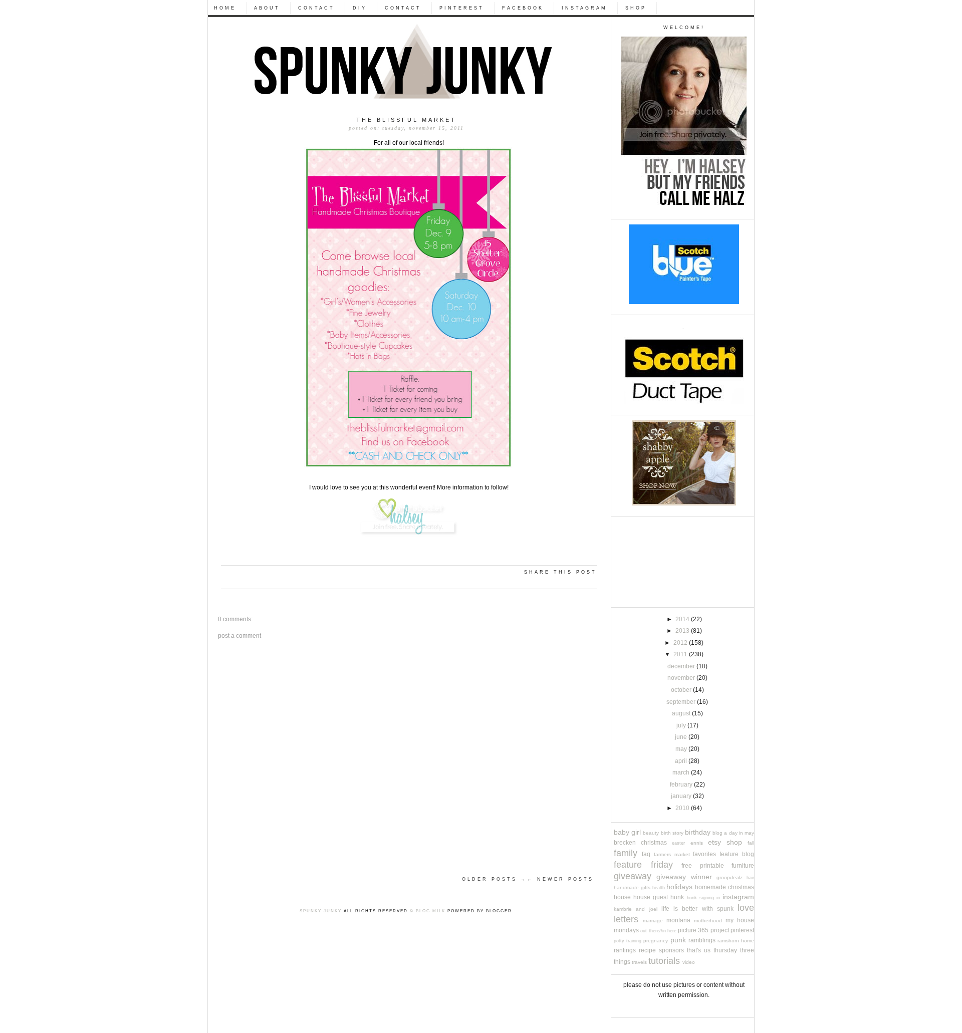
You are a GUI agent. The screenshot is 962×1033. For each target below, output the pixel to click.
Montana (678, 920)
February (682, 785)
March (681, 772)
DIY (360, 8)
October (682, 690)
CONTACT (316, 8)
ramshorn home (735, 940)
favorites (704, 854)
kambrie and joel (635, 909)
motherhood (708, 920)
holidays (679, 887)
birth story (672, 833)
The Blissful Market (406, 120)
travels (639, 962)
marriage (653, 920)
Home (225, 8)
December (681, 666)
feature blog (736, 854)
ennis (696, 843)
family (625, 853)
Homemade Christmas (724, 887)
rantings (625, 950)
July (681, 725)
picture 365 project (703, 930)
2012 (681, 643)
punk (678, 940)
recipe (647, 950)
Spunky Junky (321, 911)
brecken (625, 843)
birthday (697, 832)
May (681, 749)
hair (750, 877)
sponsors (671, 950)
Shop (635, 8)
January (682, 796)
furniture (743, 866)
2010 (683, 808)
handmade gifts (632, 887)
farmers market (672, 854)
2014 (683, 619)
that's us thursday (712, 950)
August (682, 713)
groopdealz (729, 877)
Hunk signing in (703, 897)
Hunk (677, 897)
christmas (654, 843)
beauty (651, 833)
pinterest (742, 930)
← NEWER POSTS (560, 879)
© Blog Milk (427, 911)
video (688, 962)
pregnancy (655, 940)
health (658, 887)
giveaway (632, 876)
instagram (738, 897)
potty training (627, 940)
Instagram (584, 8)
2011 (681, 654)
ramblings (701, 940)
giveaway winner (683, 877)
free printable (702, 866)
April (681, 761)
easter (678, 843)
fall (751, 843)
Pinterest (461, 8)
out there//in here (658, 930)
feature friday (643, 864)
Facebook (523, 8)
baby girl (627, 832)
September (681, 702)
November (681, 678)
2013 (683, 631)
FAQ (646, 854)
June (681, 737)
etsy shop (725, 842)
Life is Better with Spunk (697, 909)
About (267, 8)
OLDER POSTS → (494, 879)
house (622, 897)
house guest (650, 897)
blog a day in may (733, 833)
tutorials (664, 960)
